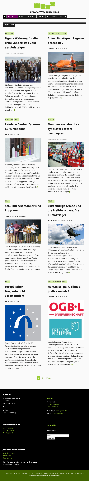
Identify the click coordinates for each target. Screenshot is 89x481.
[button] (84, 16)
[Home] (5, 16)
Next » (48, 378)
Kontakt (50, 398)
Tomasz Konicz (10, 53)
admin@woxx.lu (52, 407)
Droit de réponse (9, 453)
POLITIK (22, 16)
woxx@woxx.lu (61, 411)
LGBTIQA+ (9, 119)
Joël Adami (9, 134)
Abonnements (8, 428)
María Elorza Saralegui (57, 220)
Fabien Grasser (53, 139)
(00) (53, 404)
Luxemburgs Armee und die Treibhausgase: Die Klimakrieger (64, 210)
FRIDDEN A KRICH (54, 282)
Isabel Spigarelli (11, 216)
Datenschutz (7, 458)
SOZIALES (31, 16)
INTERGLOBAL (52, 16)
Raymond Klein (53, 48)
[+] (13, 110)
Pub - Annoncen (8, 430)
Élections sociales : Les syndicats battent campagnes (63, 128)
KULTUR (63, 16)
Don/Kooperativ (8, 433)
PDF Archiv (51, 425)
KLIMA (64, 33)
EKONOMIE (9, 33)
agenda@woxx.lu (60, 413)
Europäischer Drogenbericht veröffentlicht (15, 291)
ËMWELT (41, 16)
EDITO (58, 33)
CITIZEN (51, 33)
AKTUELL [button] (11, 16)
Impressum (7, 455)
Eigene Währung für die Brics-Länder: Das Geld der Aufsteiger (21, 42)
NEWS (16, 119)
